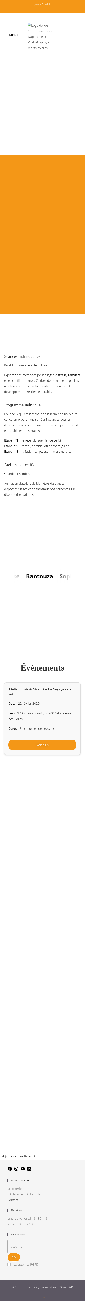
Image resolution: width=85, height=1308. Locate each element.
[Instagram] (16, 1170)
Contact (12, 1200)
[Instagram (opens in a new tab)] (40, 9)
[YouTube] (22, 1170)
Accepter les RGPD (25, 1264)
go (14, 1257)
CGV (42, 1298)
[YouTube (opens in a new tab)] (52, 9)
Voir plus (42, 745)
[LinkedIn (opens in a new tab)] (46, 9)
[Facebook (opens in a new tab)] (34, 9)
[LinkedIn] (29, 1170)
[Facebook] (9, 1170)
